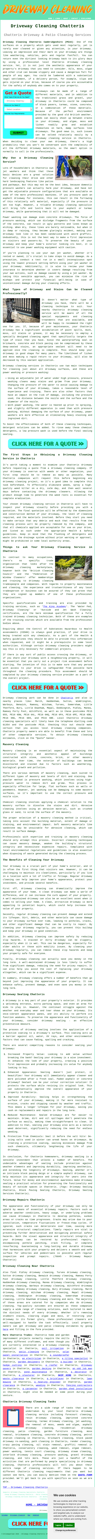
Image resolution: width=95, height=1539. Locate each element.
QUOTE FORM (85, 1475)
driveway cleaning (79, 62)
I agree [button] (58, 1525)
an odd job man (82, 1368)
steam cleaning (81, 1451)
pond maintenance (35, 1372)
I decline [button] (69, 1525)
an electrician (31, 1358)
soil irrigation (53, 1348)
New (29, 1515)
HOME (50, 19)
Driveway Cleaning (17, 1515)
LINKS (57, 19)
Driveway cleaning (14, 366)
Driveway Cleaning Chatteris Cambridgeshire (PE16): (38, 42)
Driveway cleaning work (19, 698)
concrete (85, 104)
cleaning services (41, 1468)
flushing (59, 534)
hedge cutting (12, 1365)
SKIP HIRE (64, 1375)
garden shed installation (75, 1388)
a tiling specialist (75, 1358)
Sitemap (5, 1515)
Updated (36, 1515)
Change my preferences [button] (65, 1530)
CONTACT (74, 19)
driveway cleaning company (68, 468)
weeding (40, 1385)
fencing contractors (79, 1385)
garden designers (29, 1362)
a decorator (79, 1372)
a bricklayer (55, 1378)
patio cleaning (29, 1352)
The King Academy (54, 606)
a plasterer (27, 1375)
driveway (85, 48)
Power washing (12, 217)
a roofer (52, 1365)
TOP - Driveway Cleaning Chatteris (25, 1487)
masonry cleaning (81, 837)
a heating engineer (47, 1382)
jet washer (64, 253)
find (13, 1272)
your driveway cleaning (36, 675)
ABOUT (65, 19)
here (5, 1329)
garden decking (41, 1368)
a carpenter (30, 1388)
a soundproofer (59, 1355)
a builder (66, 1362)
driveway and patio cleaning (44, 1326)
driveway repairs (56, 1209)
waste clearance (13, 1378)
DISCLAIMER (86, 19)
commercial (52, 649)
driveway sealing (73, 1156)
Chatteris (67, 698)
